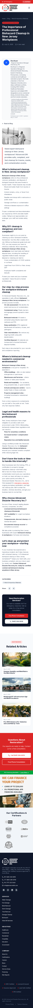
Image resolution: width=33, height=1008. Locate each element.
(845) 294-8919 (17, 621)
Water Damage (6, 900)
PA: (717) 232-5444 (9, 882)
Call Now (27, 1)
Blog (8, 18)
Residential (5, 936)
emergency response (21, 483)
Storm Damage (6, 908)
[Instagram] (8, 890)
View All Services (7, 920)
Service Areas (6, 969)
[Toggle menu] (29, 8)
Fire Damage (6, 903)
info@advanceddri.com (11, 885)
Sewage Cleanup (7, 914)
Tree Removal (6, 911)
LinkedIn (13, 114)
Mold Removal (6, 906)
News (3, 963)
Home (4, 18)
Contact (4, 966)
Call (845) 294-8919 (18, 755)
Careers (4, 960)
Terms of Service (22, 1004)
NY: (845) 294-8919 (10, 877)
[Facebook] (3, 890)
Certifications (6, 957)
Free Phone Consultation (16, 615)
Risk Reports (5, 975)
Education (5, 942)
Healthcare (5, 930)
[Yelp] (16, 890)
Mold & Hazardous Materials (20, 18)
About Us (4, 954)
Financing (5, 972)
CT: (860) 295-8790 (10, 880)
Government (5, 945)
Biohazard (5, 917)
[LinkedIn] (12, 890)
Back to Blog (8, 123)
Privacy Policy (10, 1004)
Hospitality (5, 939)
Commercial (5, 933)
